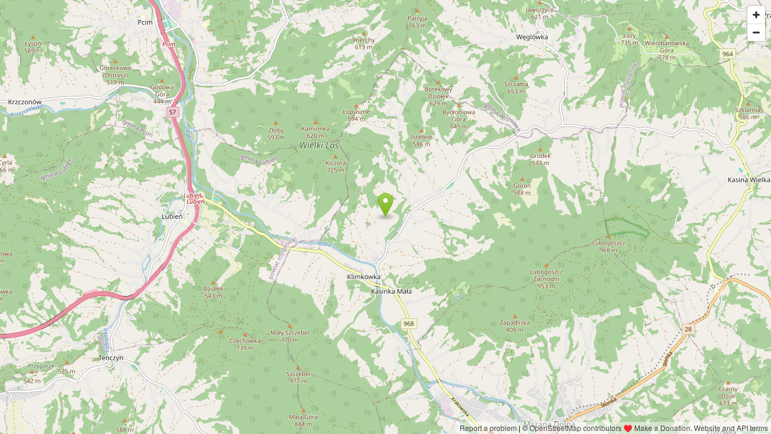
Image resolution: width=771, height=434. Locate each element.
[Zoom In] (756, 15)
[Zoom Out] (756, 32)
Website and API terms (731, 428)
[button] (385, 205)
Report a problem (488, 428)
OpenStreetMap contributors (575, 428)
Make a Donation (662, 428)
